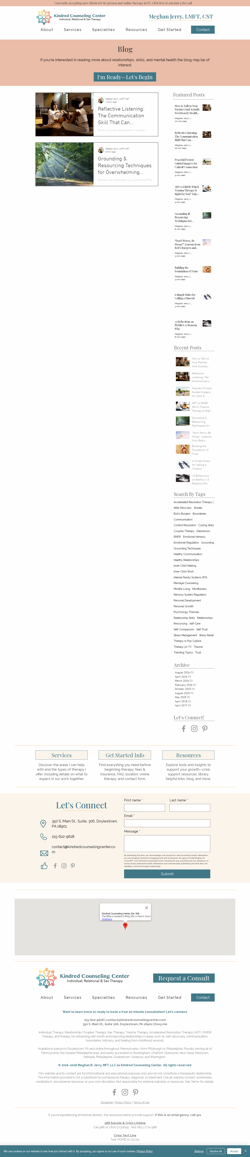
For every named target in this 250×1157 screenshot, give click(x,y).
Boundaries (199, 513)
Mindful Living (182, 588)
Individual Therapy (51, 1032)
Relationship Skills (184, 617)
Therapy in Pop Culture (187, 640)
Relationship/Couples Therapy (85, 1032)
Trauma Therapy (137, 1032)
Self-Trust (202, 629)
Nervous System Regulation (190, 594)
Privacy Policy (123, 1102)
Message (132, 831)
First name (133, 800)
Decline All (216, 1151)
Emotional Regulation (186, 542)
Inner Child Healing (185, 565)
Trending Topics (183, 652)
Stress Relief (206, 635)
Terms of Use (141, 1102)
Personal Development (187, 600)
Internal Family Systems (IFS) (190, 577)
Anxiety (198, 507)
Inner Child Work (184, 571)
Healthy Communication (188, 554)
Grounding (207, 542)
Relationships (205, 617)
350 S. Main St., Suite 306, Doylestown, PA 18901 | (118, 1024)
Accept (234, 1151)
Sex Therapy (115, 1032)
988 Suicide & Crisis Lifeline (125, 1123)
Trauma (198, 646)
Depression (203, 531)
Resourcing (180, 623)
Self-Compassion (184, 629)
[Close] (245, 1151)
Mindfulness (199, 588)
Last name (178, 800)
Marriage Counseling (186, 583)
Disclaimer (107, 1102)
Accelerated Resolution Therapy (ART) (194, 502)
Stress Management (185, 635)
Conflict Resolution (185, 525)
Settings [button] (199, 1151)
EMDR (177, 536)
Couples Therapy (184, 531)
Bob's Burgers (182, 513)
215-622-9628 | (95, 1020)
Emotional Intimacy (194, 536)
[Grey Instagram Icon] (194, 728)
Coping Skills (206, 525)
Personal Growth (183, 606)
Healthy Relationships (186, 560)
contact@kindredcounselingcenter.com (136, 1020)
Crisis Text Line (125, 1135)
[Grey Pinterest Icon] (205, 728)
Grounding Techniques (187, 548)
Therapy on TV (183, 646)
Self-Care (194, 623)
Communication (183, 519)
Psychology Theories (186, 612)
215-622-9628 (63, 836)
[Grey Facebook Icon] (183, 728)
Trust (198, 652)
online (99, 1048)
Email (129, 816)
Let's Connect (81, 805)
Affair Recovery (183, 507)
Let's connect (176, 1012)
